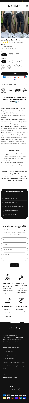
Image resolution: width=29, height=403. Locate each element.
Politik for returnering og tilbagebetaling (14, 362)
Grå (18, 55)
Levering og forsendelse (9, 355)
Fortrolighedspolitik (8, 359)
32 (19, 61)
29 (3, 61)
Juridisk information (8, 351)
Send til (14, 265)
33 (3, 65)
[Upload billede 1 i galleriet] (12, 36)
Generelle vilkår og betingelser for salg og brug (14, 367)
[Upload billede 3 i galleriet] (16, 36)
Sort (4, 55)
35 (14, 65)
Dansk (13, 389)
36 (19, 65)
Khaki (11, 55)
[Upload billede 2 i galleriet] (14, 36)
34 (9, 65)
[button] (2, 5)
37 (3, 69)
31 (14, 61)
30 (9, 61)
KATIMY (15, 401)
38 (9, 69)
